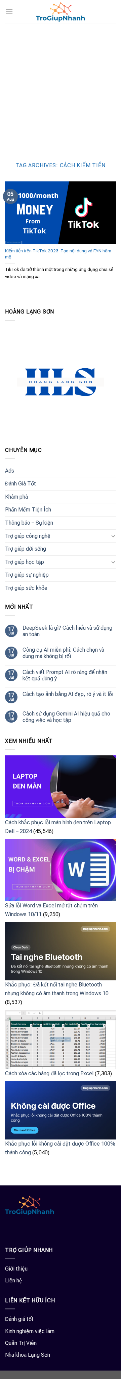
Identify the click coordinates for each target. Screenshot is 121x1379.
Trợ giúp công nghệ (27, 536)
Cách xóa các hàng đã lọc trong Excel (49, 1073)
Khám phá (16, 497)
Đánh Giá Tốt (20, 483)
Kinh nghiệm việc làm (29, 1331)
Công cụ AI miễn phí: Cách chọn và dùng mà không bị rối (63, 653)
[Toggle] (113, 536)
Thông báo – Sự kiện (29, 523)
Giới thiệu (16, 1268)
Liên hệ (13, 1280)
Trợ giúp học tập (24, 562)
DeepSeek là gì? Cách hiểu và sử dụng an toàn (67, 631)
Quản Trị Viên (21, 1343)
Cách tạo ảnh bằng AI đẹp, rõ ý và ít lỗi (68, 694)
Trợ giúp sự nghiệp (27, 575)
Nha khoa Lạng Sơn (27, 1355)
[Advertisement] (60, 88)
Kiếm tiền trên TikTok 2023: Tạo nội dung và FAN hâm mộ (58, 253)
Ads (9, 471)
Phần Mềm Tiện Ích (28, 509)
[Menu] (9, 11)
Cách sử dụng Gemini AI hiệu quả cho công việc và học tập (66, 716)
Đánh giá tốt (19, 1319)
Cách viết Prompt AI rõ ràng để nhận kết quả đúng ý (65, 675)
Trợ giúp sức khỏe (26, 588)
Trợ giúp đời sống (25, 549)
